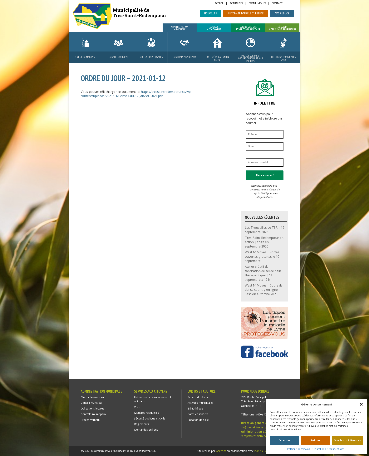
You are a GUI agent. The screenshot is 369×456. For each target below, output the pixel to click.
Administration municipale (179, 28)
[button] (361, 404)
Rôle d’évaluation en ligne (217, 58)
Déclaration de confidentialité (328, 449)
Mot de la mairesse (85, 57)
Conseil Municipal (118, 57)
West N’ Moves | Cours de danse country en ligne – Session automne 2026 (264, 289)
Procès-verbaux (90, 420)
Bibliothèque (195, 408)
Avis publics (282, 13)
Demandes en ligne (146, 429)
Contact (277, 3)
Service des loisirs (198, 397)
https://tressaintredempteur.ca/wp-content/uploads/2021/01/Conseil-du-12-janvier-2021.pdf (136, 94)
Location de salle (198, 420)
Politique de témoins (298, 449)
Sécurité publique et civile (149, 418)
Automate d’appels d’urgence (246, 13)
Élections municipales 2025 (283, 58)
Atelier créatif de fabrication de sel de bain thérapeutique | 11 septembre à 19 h (263, 273)
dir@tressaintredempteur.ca (258, 427)
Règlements (141, 424)
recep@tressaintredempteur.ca (260, 436)
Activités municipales (200, 403)
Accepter (284, 440)
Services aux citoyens (214, 28)
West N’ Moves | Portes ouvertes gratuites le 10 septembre (262, 256)
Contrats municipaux (184, 57)
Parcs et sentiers (198, 414)
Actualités (236, 3)
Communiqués (257, 3)
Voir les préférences (347, 440)
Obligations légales (151, 57)
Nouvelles (210, 13)
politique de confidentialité (266, 191)
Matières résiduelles (146, 412)
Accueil (219, 3)
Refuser (315, 440)
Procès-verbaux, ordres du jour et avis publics (250, 58)
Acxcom (221, 451)
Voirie (137, 407)
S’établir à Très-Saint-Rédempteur (282, 28)
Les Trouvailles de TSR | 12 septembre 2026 (264, 229)
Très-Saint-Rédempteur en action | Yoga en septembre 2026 (264, 242)
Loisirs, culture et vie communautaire (248, 28)
